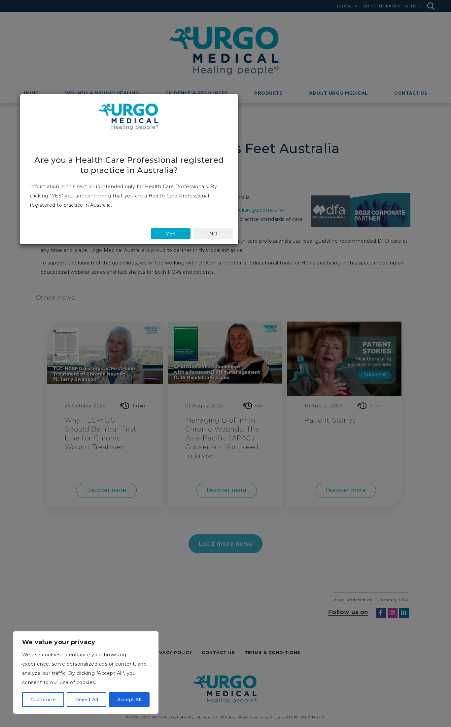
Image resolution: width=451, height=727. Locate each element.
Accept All (129, 700)
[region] (85, 672)
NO (213, 234)
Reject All (86, 700)
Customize (43, 700)
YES (170, 234)
